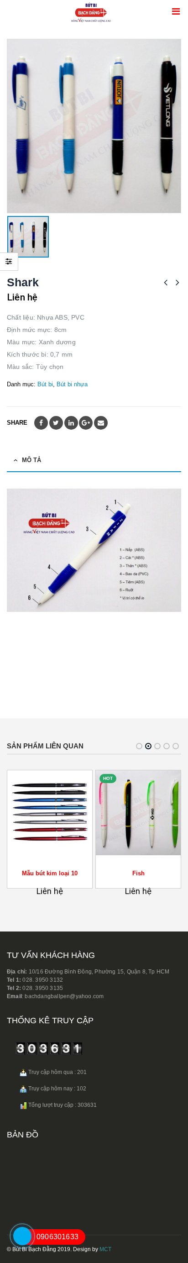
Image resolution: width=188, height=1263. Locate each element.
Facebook (41, 423)
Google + (86, 423)
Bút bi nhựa (72, 384)
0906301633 (57, 1237)
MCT (105, 1249)
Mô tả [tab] (31, 460)
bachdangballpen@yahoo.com (63, 996)
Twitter (56, 423)
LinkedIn (71, 423)
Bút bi (45, 384)
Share (17, 422)
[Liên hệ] (17, 1247)
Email (101, 423)
